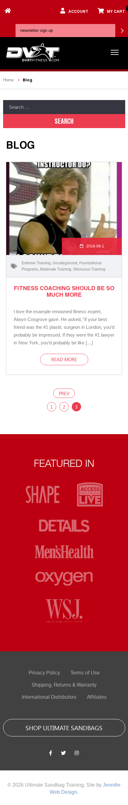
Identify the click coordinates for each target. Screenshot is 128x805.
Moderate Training (55, 269)
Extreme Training (36, 263)
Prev (64, 393)
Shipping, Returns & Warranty (64, 685)
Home (8, 80)
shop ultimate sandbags (64, 727)
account (78, 11)
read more (64, 359)
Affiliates (97, 697)
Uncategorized (65, 263)
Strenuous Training (89, 269)
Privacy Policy (44, 673)
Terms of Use (85, 673)
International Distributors (49, 697)
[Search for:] (64, 107)
